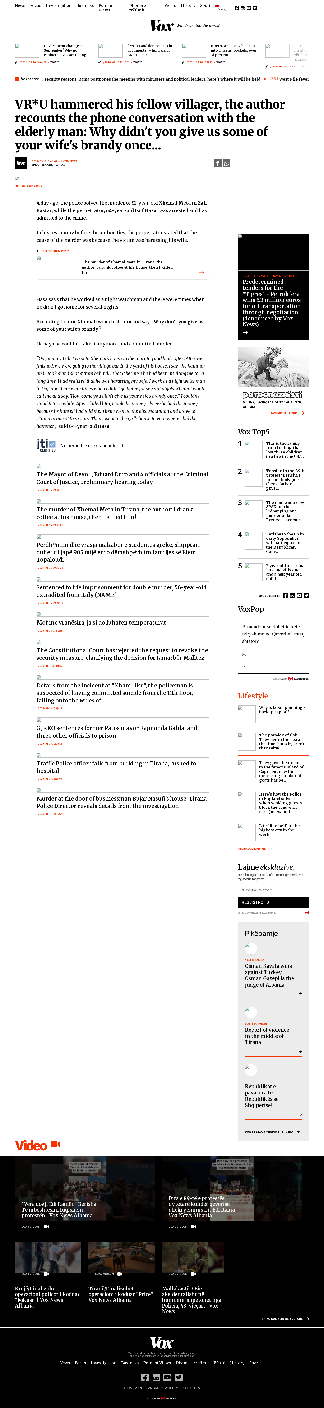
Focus (35, 5)
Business (85, 5)
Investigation (59, 5)
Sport (205, 5)
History (188, 5)
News (20, 5)
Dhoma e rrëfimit (137, 7)
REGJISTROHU (255, 902)
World (170, 5)
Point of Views (106, 7)
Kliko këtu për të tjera (284, 413)
